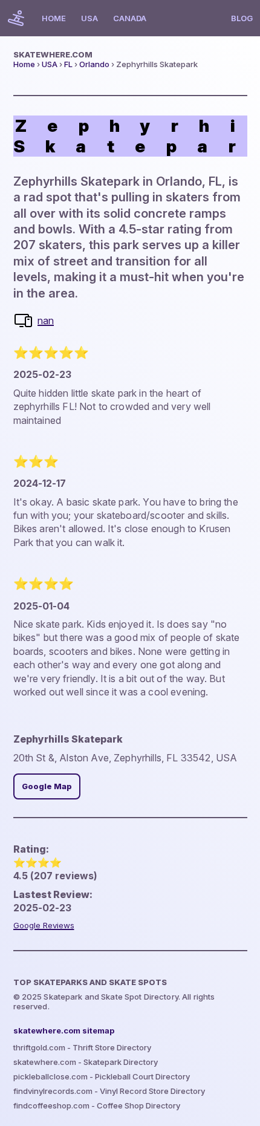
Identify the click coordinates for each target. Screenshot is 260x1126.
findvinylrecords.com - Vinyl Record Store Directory (109, 1091)
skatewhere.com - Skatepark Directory (85, 1062)
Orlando (94, 64)
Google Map (47, 786)
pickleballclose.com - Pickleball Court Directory (101, 1076)
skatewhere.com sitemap (63, 1030)
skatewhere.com (53, 54)
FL (68, 64)
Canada (129, 18)
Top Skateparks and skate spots (90, 982)
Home (54, 18)
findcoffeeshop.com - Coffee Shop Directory (96, 1105)
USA (89, 18)
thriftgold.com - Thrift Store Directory (82, 1047)
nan (45, 320)
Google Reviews (43, 925)
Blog (242, 18)
